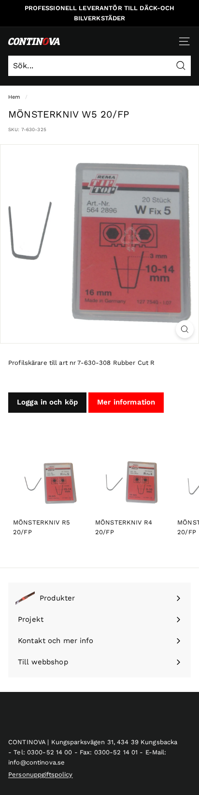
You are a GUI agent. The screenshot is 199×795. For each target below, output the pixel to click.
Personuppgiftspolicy (40, 774)
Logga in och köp (47, 402)
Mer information (126, 402)
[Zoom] (185, 329)
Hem (14, 97)
